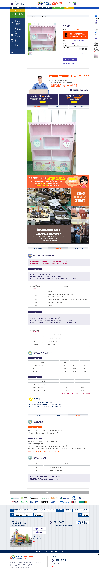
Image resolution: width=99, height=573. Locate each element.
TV (15, 40)
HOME (65, 2)
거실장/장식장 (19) (58, 19)
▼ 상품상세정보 (37, 107)
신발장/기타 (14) (70, 19)
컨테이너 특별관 (17, 10)
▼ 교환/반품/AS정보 (79, 107)
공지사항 (61, 551)
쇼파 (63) (33, 19)
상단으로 (97, 554)
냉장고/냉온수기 (18, 39)
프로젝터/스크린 (18, 29)
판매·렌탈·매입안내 (45, 7)
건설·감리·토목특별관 (57, 7)
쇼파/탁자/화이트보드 (19, 23)
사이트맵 (67, 551)
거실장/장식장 (43, 16)
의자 (15, 20)
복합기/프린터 (17, 28)
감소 (85, 49)
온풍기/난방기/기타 (18, 36)
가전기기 (16, 14)
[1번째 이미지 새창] (30, 53)
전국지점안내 (38, 551)
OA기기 (21, 13)
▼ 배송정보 (58, 107)
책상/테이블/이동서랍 (19, 19)
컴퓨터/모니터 (17, 27)
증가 (83, 49)
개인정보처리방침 (53, 551)
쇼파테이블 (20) (46, 19)
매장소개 (36, 7)
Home (29, 16)
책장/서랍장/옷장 (18, 21)
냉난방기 (21, 14)
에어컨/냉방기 (17, 35)
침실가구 (16, 44)
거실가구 (16, 45)
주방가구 (16, 47)
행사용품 (16, 16)
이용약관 (45, 551)
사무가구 (16, 13)
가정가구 (33, 16)
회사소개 (29, 7)
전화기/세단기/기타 (18, 31)
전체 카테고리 (17, 7)
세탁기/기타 (17, 41)
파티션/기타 (17, 24)
